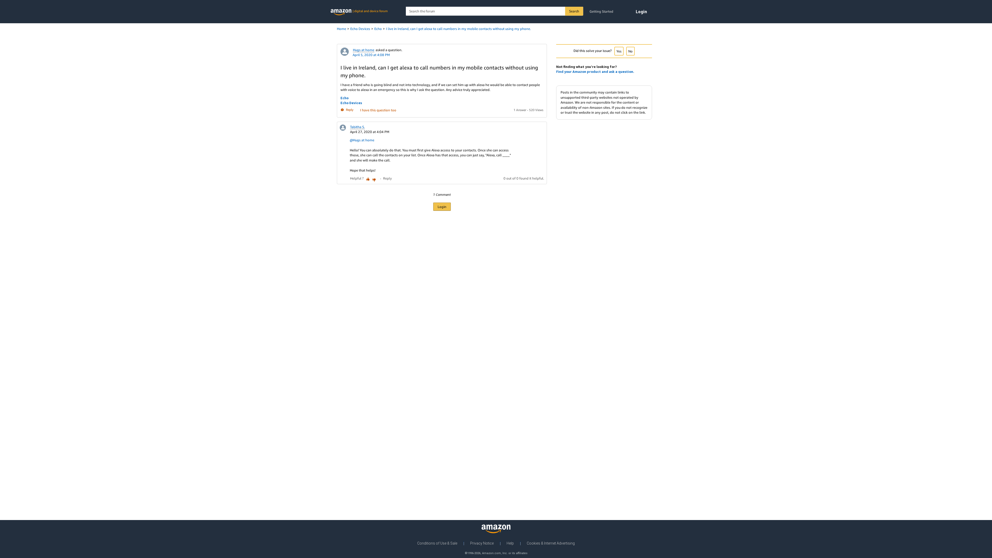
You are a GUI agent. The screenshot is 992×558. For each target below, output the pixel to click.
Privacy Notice (482, 543)
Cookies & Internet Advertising (551, 543)
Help (510, 543)
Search (574, 11)
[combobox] (494, 11)
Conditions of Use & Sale (437, 543)
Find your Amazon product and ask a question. (595, 71)
